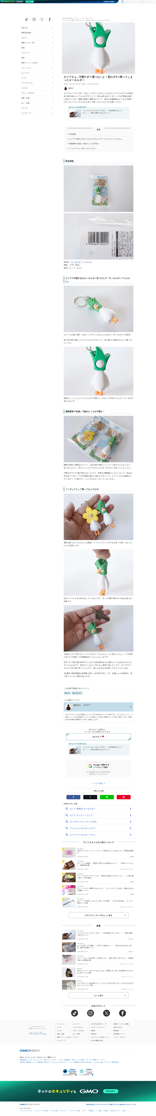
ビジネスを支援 (54, 1110)
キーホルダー (76, 262)
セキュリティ (63, 1110)
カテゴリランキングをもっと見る (98, 915)
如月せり (71, 88)
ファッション (26, 68)
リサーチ (84, 1110)
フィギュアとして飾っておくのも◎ (82, 148)
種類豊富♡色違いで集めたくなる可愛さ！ (85, 144)
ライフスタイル (27, 83)
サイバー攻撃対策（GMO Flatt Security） (81, 1062)
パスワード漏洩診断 (64, 1060)
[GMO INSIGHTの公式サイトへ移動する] (30, 1050)
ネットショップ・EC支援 (41, 1110)
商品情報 (73, 134)
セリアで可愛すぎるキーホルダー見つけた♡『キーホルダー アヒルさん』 (96, 139)
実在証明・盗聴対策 (25, 1062)
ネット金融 (98, 1110)
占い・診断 (25, 103)
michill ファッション (128, 976)
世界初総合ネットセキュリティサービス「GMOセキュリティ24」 (38, 1060)
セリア (79, 268)
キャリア (24, 108)
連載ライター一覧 (27, 43)
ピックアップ (26, 113)
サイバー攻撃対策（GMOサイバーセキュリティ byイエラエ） (50, 1062)
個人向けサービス (115, 1110)
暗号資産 (106, 1110)
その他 (123, 1110)
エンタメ (24, 88)
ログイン (24, 38)
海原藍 (132, 856)
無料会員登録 (26, 33)
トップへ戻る (97, 783)
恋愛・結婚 (25, 98)
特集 (23, 58)
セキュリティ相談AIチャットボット (96, 1059)
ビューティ (25, 73)
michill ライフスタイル (127, 869)
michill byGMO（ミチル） (70, 18)
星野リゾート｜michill (29, 63)
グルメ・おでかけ (27, 93)
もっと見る (98, 995)
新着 (23, 48)
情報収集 (91, 1110)
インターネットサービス (26, 1110)
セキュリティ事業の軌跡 (111, 1062)
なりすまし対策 (98, 1062)
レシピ (23, 78)
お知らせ (24, 28)
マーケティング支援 (74, 1110)
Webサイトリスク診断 (77, 1060)
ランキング (25, 53)
